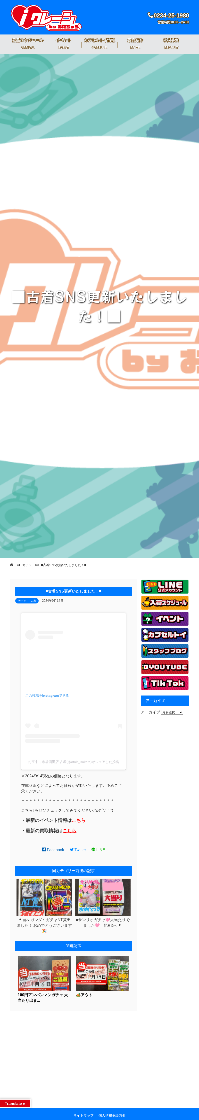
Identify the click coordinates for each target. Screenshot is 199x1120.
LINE (100, 850)
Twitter (80, 850)
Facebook (55, 850)
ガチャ (22, 600)
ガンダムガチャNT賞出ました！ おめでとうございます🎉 (44, 925)
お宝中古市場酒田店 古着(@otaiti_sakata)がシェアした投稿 (73, 762)
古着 (33, 600)
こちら (79, 820)
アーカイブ (150, 712)
